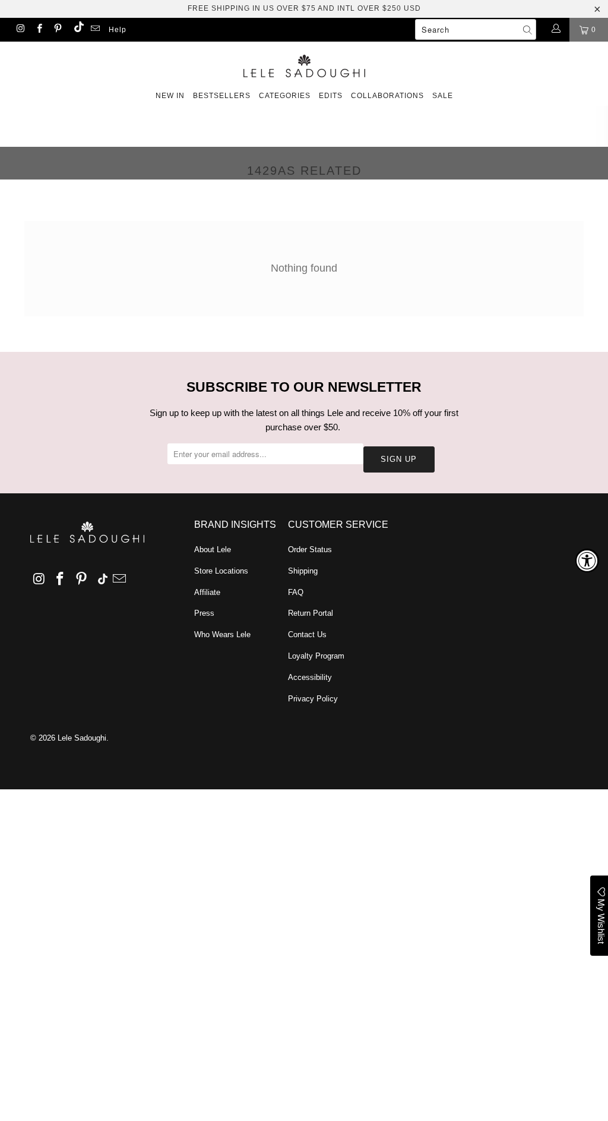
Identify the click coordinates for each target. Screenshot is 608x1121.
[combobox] (475, 29)
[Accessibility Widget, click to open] (587, 560)
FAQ (295, 592)
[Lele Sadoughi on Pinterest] (57, 30)
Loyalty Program (316, 655)
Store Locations (221, 570)
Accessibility (310, 677)
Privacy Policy (313, 698)
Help (117, 30)
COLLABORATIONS (387, 96)
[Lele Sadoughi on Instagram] (20, 30)
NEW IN (170, 96)
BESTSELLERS (222, 96)
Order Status (310, 549)
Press (204, 613)
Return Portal (310, 613)
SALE (442, 96)
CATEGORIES (285, 96)
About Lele (212, 549)
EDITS (331, 96)
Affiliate (207, 592)
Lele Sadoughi (82, 737)
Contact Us (307, 634)
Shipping (303, 570)
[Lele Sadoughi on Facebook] (38, 30)
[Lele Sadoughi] (304, 64)
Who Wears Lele (222, 634)
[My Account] (555, 30)
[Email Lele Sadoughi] (95, 30)
